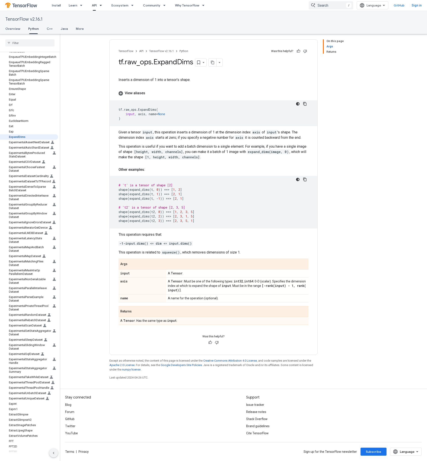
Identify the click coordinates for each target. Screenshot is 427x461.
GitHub (399, 5)
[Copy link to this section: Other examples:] (149, 169)
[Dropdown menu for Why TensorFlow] (204, 5)
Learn (73, 5)
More (80, 29)
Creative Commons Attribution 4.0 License (230, 360)
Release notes (256, 412)
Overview (12, 29)
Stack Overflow (257, 419)
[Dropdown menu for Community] (165, 5)
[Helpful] (298, 51)
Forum (69, 412)
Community (151, 5)
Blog (68, 405)
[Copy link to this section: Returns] (136, 311)
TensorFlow (126, 51)
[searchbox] (29, 42)
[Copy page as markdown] (213, 62)
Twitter (70, 426)
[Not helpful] (305, 51)
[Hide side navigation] (53, 453)
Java (64, 29)
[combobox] (331, 5)
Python (33, 29)
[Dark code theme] (297, 103)
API (94, 5)
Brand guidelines (258, 426)
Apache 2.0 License (122, 365)
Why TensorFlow (187, 5)
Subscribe (373, 452)
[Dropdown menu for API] (102, 5)
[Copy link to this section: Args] (131, 264)
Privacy (84, 451)
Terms (69, 451)
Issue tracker (255, 405)
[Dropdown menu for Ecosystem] (133, 5)
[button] (213, 93)
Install (56, 5)
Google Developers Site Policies (181, 365)
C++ (50, 29)
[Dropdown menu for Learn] (82, 5)
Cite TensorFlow (257, 433)
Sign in (417, 5)
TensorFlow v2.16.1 (23, 19)
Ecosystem (119, 5)
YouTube (71, 433)
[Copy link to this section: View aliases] (149, 93)
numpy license (131, 369)
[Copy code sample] (304, 103)
